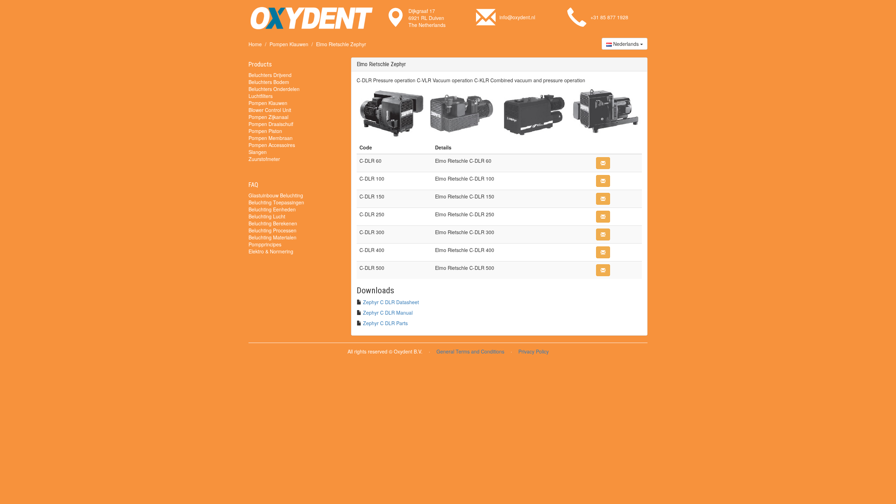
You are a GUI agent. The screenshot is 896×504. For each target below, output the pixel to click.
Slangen (257, 151)
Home (255, 44)
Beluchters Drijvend (270, 74)
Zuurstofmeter (264, 158)
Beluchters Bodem (268, 81)
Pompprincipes (264, 244)
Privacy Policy (533, 351)
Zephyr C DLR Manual (388, 312)
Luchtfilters (260, 95)
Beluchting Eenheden (272, 209)
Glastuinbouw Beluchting (275, 195)
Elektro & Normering (270, 251)
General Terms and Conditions (470, 351)
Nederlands (626, 43)
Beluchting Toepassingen (276, 202)
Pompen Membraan (270, 137)
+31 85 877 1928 (609, 17)
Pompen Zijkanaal (268, 116)
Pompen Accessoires (271, 144)
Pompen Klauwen (289, 44)
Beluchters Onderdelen (274, 88)
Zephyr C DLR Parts (385, 323)
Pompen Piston (265, 130)
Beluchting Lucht (266, 216)
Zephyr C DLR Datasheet (391, 302)
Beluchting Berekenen (272, 223)
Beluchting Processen (272, 230)
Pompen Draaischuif (270, 123)
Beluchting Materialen (272, 237)
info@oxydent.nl (517, 17)
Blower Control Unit (269, 109)
